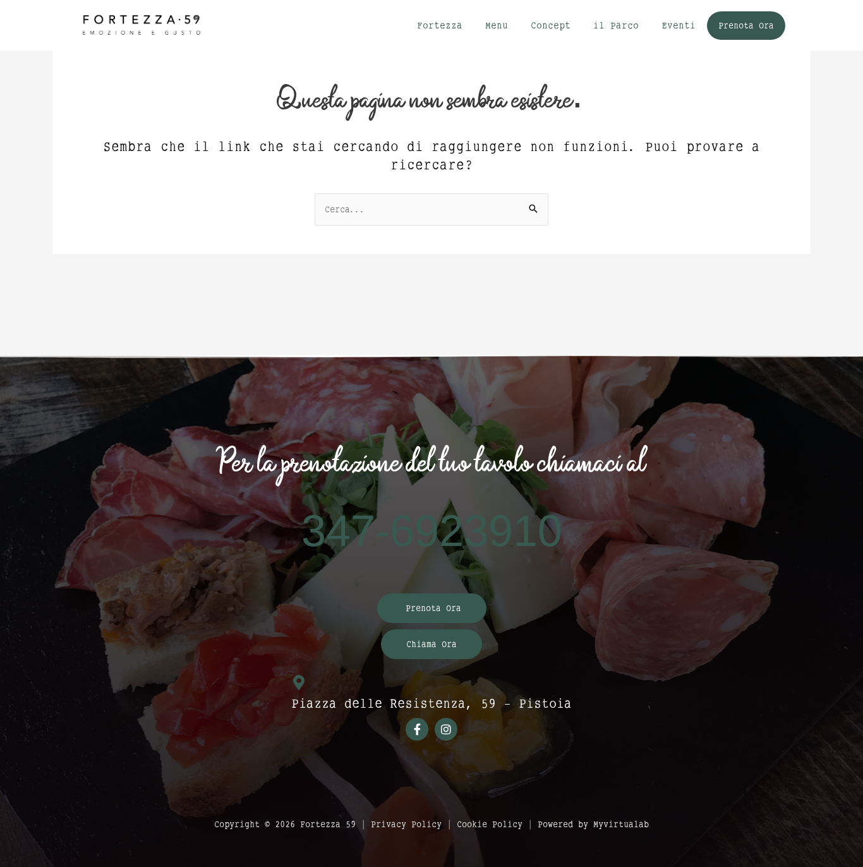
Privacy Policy (406, 824)
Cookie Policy (489, 824)
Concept (550, 25)
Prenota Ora (746, 25)
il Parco (616, 25)
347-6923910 (431, 532)
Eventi (678, 25)
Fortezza (439, 25)
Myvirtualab (621, 824)
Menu (496, 25)
